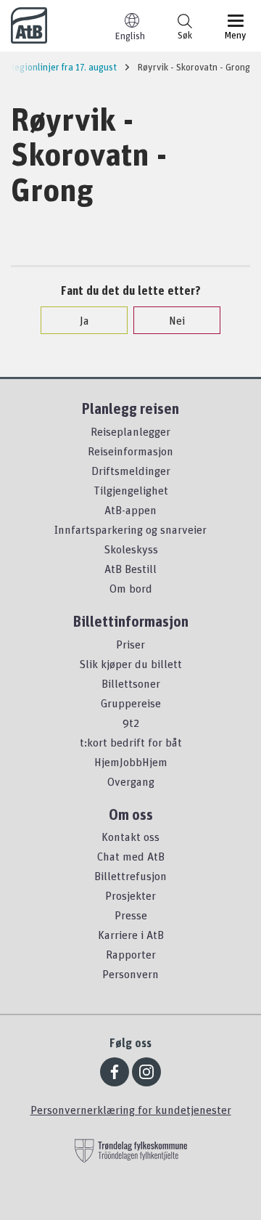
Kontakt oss (131, 836)
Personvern (130, 974)
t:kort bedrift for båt (131, 742)
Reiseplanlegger (130, 431)
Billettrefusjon (130, 876)
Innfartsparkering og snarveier (130, 529)
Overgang (130, 781)
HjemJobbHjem (130, 762)
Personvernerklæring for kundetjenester (130, 1109)
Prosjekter (130, 895)
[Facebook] (114, 1071)
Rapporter (131, 954)
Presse (131, 915)
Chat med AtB (131, 856)
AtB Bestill (130, 568)
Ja (84, 320)
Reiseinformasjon (130, 451)
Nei (177, 320)
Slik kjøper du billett (130, 663)
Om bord (130, 588)
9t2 (131, 722)
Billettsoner (131, 683)
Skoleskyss (131, 549)
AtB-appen (130, 510)
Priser (130, 644)
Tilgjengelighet (131, 490)
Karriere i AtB (131, 934)
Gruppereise (131, 703)
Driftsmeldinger (130, 470)
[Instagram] (146, 1071)
